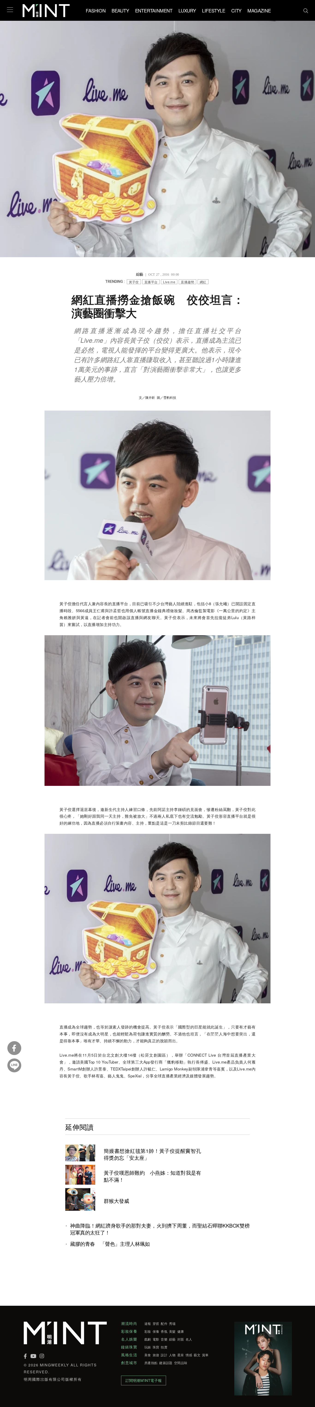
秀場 (172, 1323)
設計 (164, 1354)
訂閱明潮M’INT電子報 (143, 1380)
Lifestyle (213, 10)
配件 (164, 1323)
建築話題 (165, 1362)
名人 (189, 1339)
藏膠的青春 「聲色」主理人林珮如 (110, 1243)
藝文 (197, 1354)
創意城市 (129, 1363)
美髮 (172, 1331)
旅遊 (156, 1354)
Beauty (120, 10)
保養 (156, 1331)
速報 (147, 1323)
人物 (172, 1354)
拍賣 (164, 1347)
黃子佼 (134, 282)
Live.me (169, 282)
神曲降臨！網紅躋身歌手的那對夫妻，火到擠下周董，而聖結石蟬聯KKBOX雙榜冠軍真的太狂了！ (160, 1229)
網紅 (203, 282)
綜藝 (172, 1339)
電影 (156, 1339)
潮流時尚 (129, 1323)
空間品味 (180, 1362)
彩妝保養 (129, 1331)
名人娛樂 (129, 1339)
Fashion (96, 10)
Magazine (259, 10)
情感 (189, 1354)
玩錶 (147, 1347)
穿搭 (156, 1323)
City (236, 10)
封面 (180, 1339)
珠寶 (156, 1347)
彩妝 (147, 1331)
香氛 (164, 1331)
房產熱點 (151, 1362)
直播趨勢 (187, 282)
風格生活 (129, 1355)
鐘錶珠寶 (129, 1347)
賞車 (205, 1354)
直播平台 (151, 282)
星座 (180, 1354)
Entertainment (153, 10)
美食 (147, 1354)
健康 (180, 1331)
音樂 (164, 1339)
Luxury (187, 10)
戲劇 (147, 1339)
